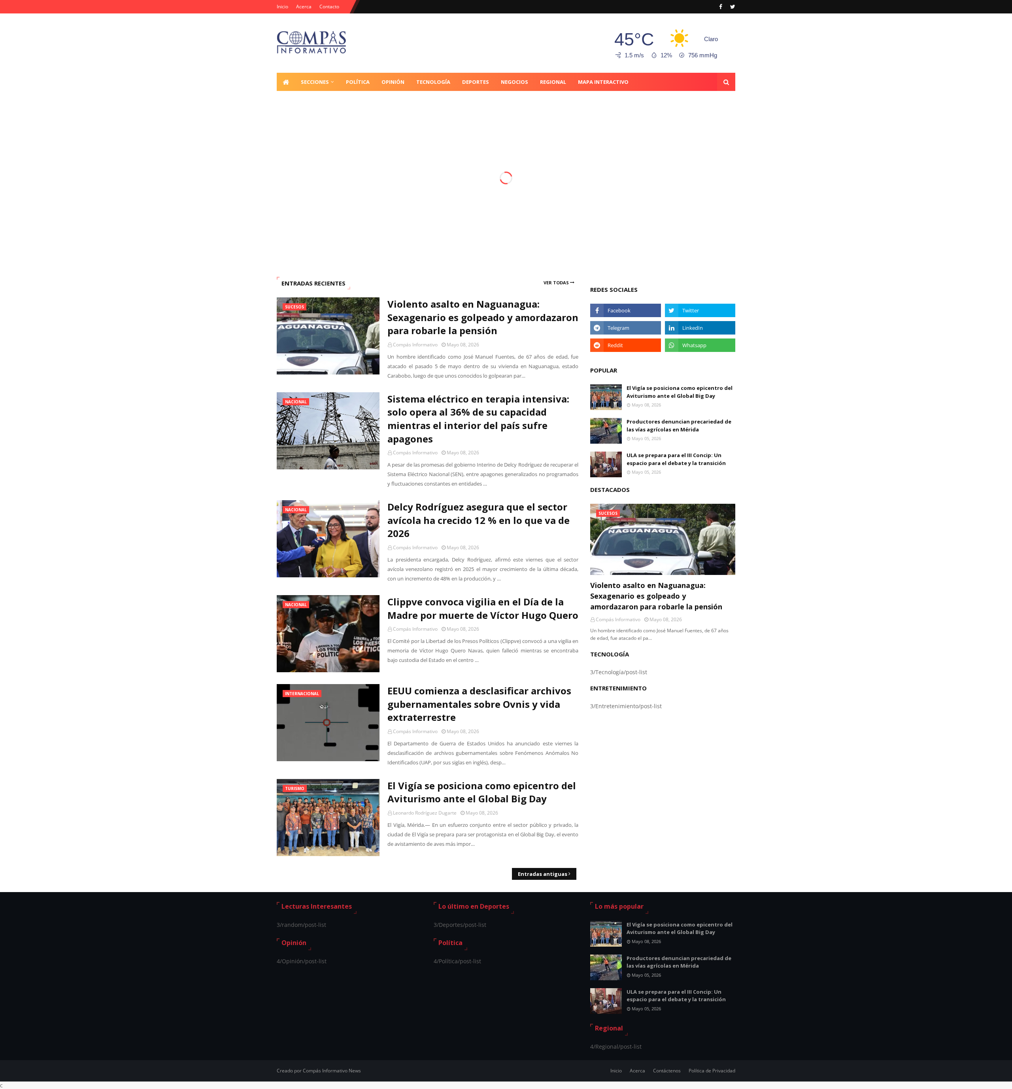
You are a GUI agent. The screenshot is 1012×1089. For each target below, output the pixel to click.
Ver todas (556, 282)
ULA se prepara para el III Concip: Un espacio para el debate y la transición (676, 459)
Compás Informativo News (332, 1070)
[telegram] (625, 328)
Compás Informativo (415, 344)
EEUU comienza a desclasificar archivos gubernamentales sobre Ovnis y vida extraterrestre (479, 704)
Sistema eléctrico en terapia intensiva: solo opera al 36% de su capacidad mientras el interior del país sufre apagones (478, 418)
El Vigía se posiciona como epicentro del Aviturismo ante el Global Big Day (481, 792)
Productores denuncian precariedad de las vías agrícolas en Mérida (679, 425)
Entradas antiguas (542, 873)
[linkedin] (700, 328)
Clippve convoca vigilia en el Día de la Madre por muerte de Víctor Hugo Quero (482, 608)
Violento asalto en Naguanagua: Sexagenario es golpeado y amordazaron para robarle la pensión (482, 317)
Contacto (329, 6)
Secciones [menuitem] (315, 81)
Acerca (304, 6)
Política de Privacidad (712, 1070)
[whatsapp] (700, 345)
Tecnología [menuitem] (433, 81)
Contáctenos (667, 1070)
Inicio (282, 6)
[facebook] (720, 6)
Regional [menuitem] (553, 81)
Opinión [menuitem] (392, 81)
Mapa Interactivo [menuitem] (603, 81)
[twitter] (731, 6)
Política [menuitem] (358, 81)
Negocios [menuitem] (514, 81)
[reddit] (625, 345)
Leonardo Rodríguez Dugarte (425, 812)
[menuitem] (286, 82)
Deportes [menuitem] (475, 81)
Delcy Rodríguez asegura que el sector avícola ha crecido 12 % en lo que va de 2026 (478, 520)
